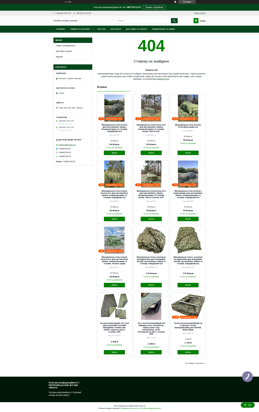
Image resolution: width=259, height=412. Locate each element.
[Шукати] (174, 20)
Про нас (101, 29)
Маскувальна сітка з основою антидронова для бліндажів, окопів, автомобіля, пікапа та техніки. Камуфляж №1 (188, 260)
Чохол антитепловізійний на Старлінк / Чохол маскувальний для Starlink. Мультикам (188, 326)
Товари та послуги (80, 29)
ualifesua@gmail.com (67, 145)
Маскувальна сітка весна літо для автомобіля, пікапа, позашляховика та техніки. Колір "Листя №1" (151, 128)
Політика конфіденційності (151, 408)
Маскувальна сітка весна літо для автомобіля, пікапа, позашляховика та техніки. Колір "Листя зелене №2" (151, 194)
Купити (114, 153)
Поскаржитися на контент (129, 408)
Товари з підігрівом (154, 7)
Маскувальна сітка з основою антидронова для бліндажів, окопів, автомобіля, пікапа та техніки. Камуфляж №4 (151, 260)
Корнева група (162, 79)
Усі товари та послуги (194, 363)
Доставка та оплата (136, 29)
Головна (60, 29)
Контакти (116, 29)
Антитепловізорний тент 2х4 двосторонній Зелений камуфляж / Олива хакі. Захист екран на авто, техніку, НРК (114, 327)
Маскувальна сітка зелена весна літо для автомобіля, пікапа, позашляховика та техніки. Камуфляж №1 (114, 194)
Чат (249, 405)
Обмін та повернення (65, 46)
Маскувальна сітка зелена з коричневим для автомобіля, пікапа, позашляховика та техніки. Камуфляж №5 (188, 194)
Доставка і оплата (64, 51)
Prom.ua (142, 406)
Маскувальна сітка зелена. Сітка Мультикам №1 (188, 126)
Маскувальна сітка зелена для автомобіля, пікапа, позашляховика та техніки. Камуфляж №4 (114, 128)
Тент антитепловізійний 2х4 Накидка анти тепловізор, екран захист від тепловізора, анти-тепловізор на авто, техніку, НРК (151, 328)
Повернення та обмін (163, 29)
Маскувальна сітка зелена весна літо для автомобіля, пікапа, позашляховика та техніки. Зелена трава (114, 260)
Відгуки (59, 57)
